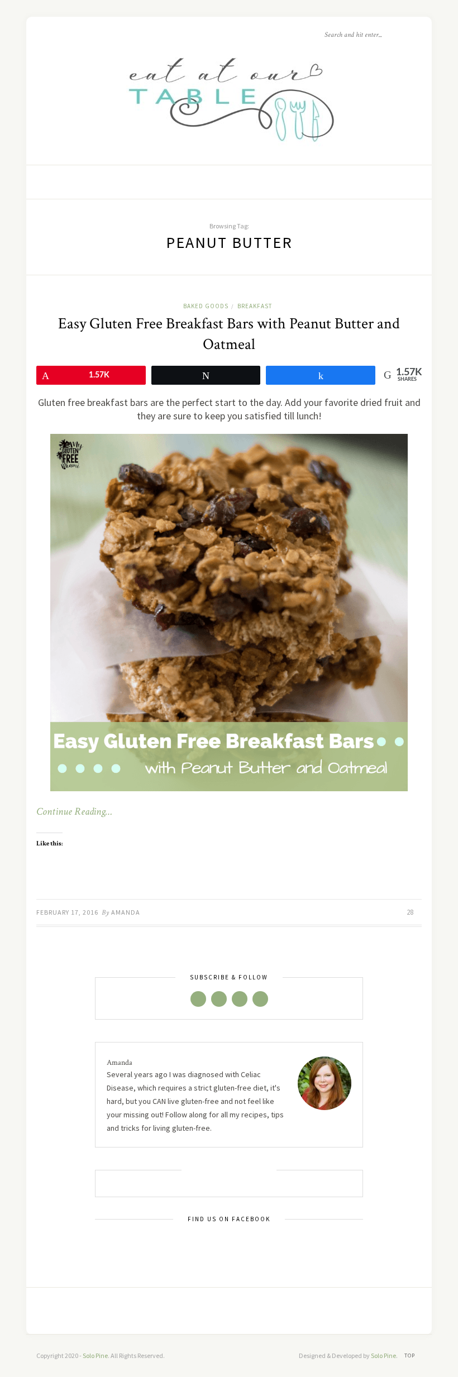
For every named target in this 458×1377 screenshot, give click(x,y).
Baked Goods (205, 306)
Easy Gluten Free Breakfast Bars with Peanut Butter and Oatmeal (229, 334)
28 (411, 912)
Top (410, 1355)
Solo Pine (95, 1355)
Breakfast (254, 306)
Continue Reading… (74, 812)
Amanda (125, 912)
